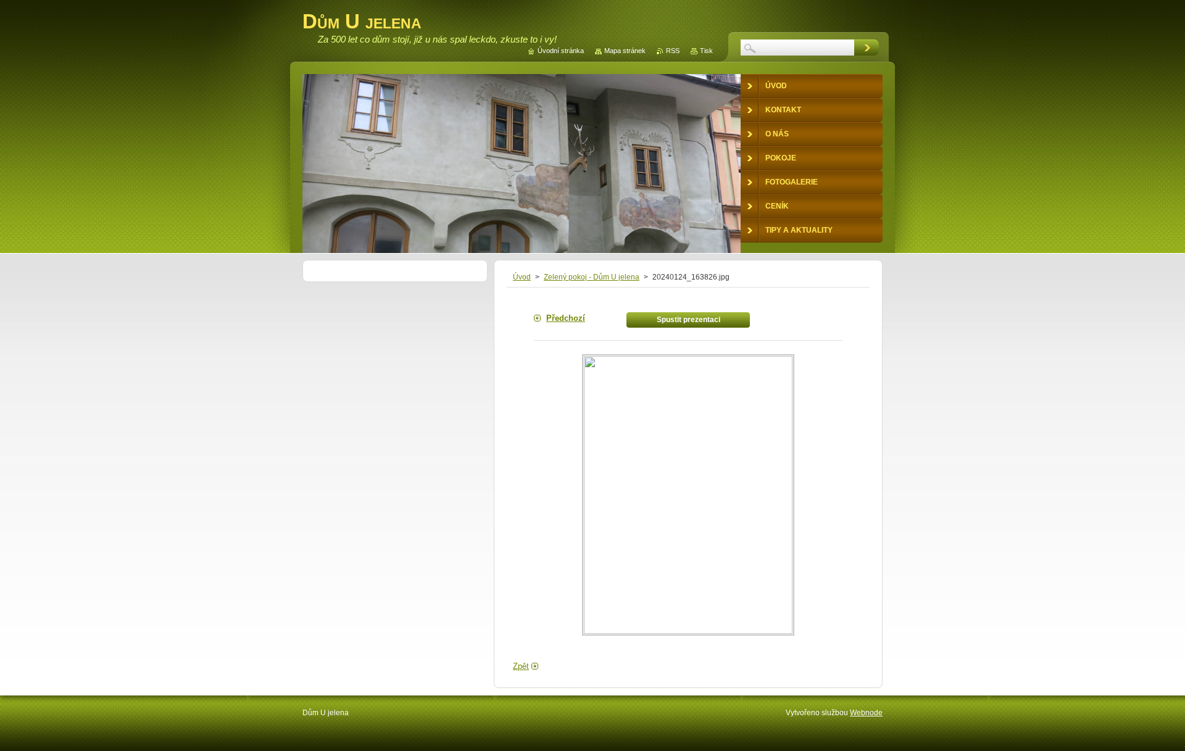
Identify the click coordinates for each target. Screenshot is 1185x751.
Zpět (521, 666)
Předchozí (565, 318)
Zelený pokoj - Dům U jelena (591, 277)
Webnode (866, 712)
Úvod (522, 277)
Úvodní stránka (561, 50)
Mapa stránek (625, 50)
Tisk (706, 50)
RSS (673, 50)
